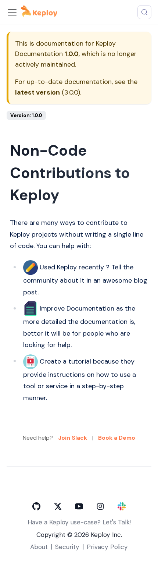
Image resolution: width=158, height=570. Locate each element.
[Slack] (122, 506)
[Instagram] (100, 506)
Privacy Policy (107, 547)
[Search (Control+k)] (144, 12)
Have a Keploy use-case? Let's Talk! (79, 522)
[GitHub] (36, 506)
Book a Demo (116, 438)
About (39, 547)
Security (67, 547)
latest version (37, 92)
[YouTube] (79, 506)
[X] (58, 506)
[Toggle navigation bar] (12, 12)
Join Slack (72, 438)
